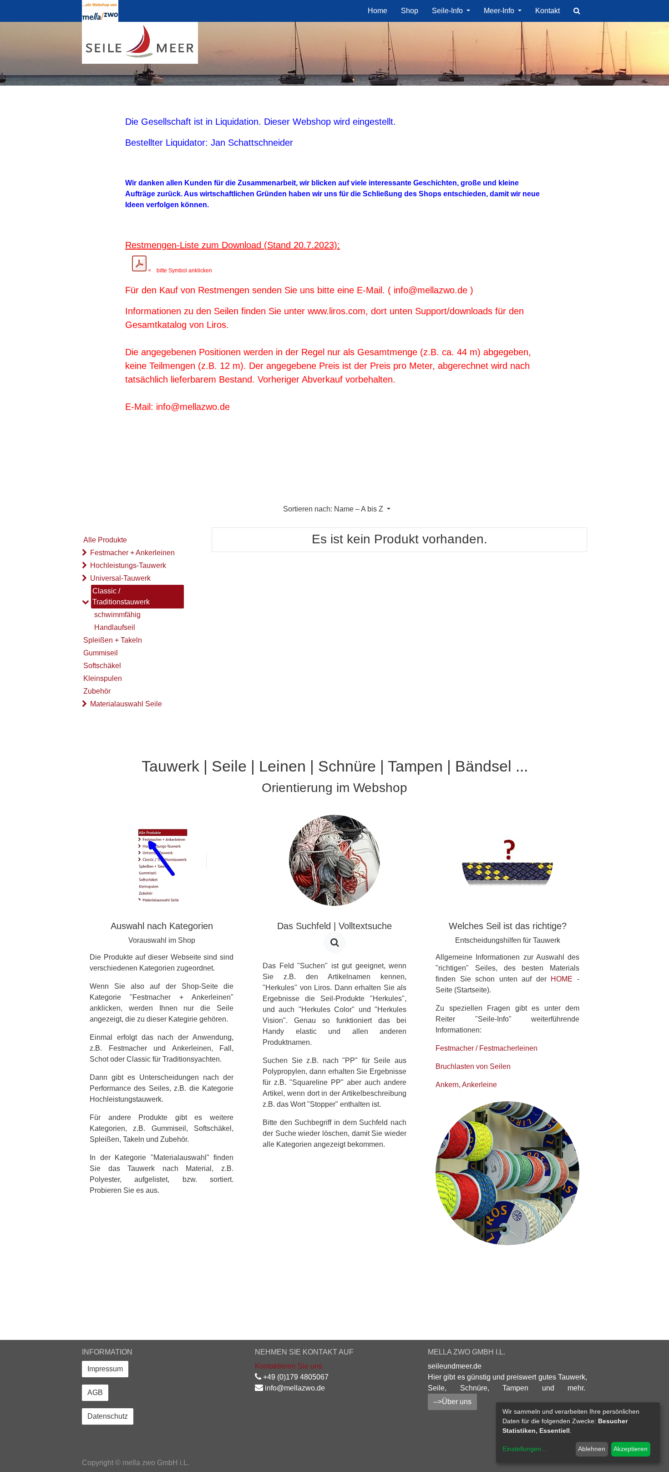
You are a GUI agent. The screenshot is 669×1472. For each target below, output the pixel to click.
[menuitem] (377, 11)
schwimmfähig (117, 614)
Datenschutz (107, 1416)
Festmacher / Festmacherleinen (486, 1048)
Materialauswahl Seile (126, 704)
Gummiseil (100, 653)
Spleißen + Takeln (112, 640)
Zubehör (97, 691)
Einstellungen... (524, 1448)
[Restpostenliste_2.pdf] (139, 263)
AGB (95, 1392)
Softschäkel (102, 666)
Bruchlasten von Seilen (473, 1066)
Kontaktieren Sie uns (288, 1366)
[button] (337, 509)
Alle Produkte (105, 540)
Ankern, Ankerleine (466, 1085)
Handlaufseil (114, 627)
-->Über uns (452, 1402)
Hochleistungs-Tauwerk (128, 565)
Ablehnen (591, 1448)
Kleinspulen (102, 678)
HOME (562, 979)
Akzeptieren (630, 1448)
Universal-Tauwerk (120, 578)
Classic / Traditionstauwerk (121, 596)
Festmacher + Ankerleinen (132, 553)
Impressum (105, 1369)
